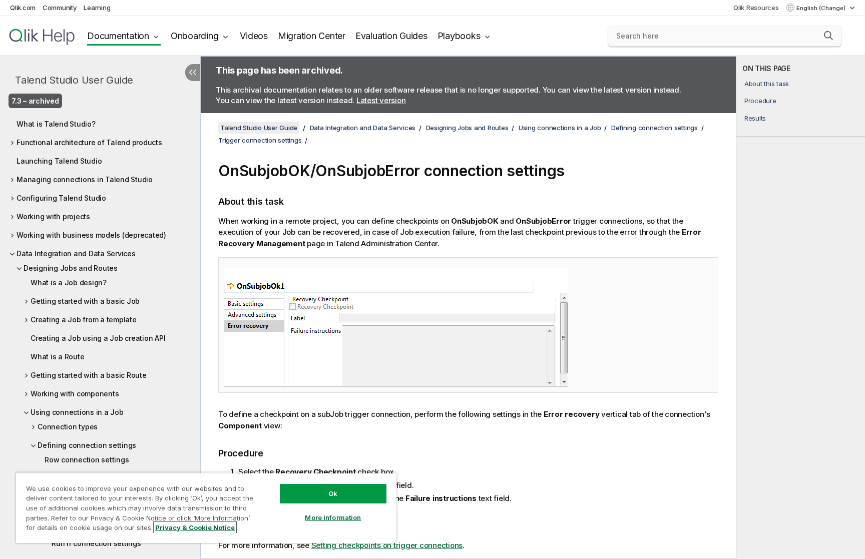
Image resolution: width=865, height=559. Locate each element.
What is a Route (57, 356)
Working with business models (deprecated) (91, 235)
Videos (254, 36)
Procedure (760, 101)
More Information (333, 517)
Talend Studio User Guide (74, 80)
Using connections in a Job (77, 412)
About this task (766, 84)
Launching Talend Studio (59, 161)
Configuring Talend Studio (61, 198)
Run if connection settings (96, 543)
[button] (828, 36)
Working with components (75, 393)
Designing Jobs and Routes (71, 268)
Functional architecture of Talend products (89, 142)
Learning (97, 8)
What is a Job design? (69, 282)
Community (60, 8)
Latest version (381, 100)
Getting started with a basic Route (89, 375)
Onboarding (195, 36)
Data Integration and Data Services (76, 253)
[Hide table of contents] (192, 72)
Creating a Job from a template (84, 319)
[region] (206, 507)
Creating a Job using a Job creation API (98, 338)
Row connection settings (87, 459)
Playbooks (459, 36)
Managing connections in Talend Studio (85, 179)
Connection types (68, 426)
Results (755, 118)
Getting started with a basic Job (85, 301)
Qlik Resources (756, 8)
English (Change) (821, 8)
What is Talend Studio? (56, 124)
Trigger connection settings (259, 140)
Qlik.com (23, 8)
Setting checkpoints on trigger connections (387, 545)
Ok (332, 493)
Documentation (118, 36)
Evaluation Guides (391, 36)
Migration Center (311, 36)
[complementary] (800, 307)
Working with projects (53, 216)
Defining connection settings (87, 445)
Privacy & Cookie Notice (195, 527)
